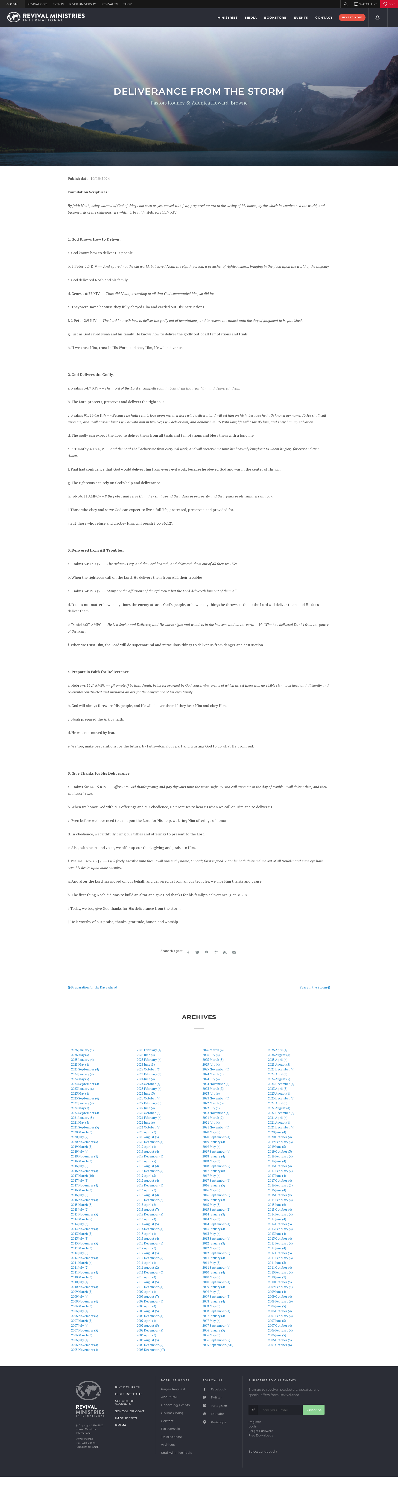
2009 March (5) (81, 1291)
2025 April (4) (277, 1059)
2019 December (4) (150, 1156)
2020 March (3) (81, 1132)
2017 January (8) (213, 1171)
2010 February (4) (280, 1272)
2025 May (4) (80, 1064)
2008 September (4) (216, 1311)
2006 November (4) (84, 1345)
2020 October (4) (280, 1137)
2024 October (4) (149, 1083)
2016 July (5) (79, 1195)
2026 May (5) (80, 1054)
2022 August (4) (279, 1108)
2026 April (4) (277, 1050)
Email (95, 1446)
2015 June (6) (277, 1204)
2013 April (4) (146, 1233)
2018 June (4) (277, 1161)
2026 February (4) (149, 1050)
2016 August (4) (148, 1195)
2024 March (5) (213, 1074)
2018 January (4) (213, 1156)
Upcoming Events (175, 1405)
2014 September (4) (216, 1224)
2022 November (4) (215, 1112)
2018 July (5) (79, 1166)
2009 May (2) (211, 1291)
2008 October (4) (280, 1311)
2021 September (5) (85, 1127)
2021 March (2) (213, 1117)
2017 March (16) (82, 1175)
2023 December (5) (281, 1098)
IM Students (126, 1418)
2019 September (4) (216, 1151)
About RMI (169, 1397)
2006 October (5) (280, 1340)
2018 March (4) (81, 1161)
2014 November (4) (84, 1229)
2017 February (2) (280, 1171)
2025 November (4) (215, 1069)
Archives (168, 1444)
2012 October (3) (280, 1253)
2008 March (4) (81, 1306)
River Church (127, 1387)
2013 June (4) (277, 1233)
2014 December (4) (150, 1229)
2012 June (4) (277, 1248)
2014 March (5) (81, 1219)
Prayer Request (173, 1389)
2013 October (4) (280, 1238)
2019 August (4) (148, 1151)
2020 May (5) (211, 1132)
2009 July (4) (79, 1296)
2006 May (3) (211, 1335)
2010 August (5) (148, 1282)
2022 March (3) (213, 1103)
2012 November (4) (84, 1258)
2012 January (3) (213, 1243)
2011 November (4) (84, 1272)
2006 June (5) (277, 1335)
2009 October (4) (280, 1296)
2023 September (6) (85, 1098)
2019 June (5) (277, 1146)
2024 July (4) (211, 1079)
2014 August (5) (148, 1224)
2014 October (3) (280, 1224)
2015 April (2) (146, 1204)
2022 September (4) (85, 1112)
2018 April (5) (146, 1161)
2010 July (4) (79, 1282)
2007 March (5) (81, 1320)
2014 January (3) (213, 1214)
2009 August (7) (148, 1296)
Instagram (218, 1405)
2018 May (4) (211, 1161)
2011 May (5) (211, 1262)
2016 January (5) (213, 1185)
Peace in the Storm (314, 987)
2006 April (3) (146, 1335)
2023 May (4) (80, 1093)
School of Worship (124, 1402)
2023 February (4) (149, 1088)
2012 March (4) (81, 1248)
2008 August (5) (148, 1311)
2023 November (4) (215, 1098)
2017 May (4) (211, 1175)
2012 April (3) (146, 1248)
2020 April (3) (146, 1132)
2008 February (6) (280, 1301)
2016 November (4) (84, 1200)
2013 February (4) (280, 1229)
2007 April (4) (146, 1320)
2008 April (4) (146, 1306)
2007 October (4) (280, 1325)
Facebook (218, 1389)
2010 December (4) (150, 1287)
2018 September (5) (216, 1166)
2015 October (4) (280, 1209)
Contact (167, 1421)
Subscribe (314, 1410)
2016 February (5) (280, 1185)
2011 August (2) (148, 1267)
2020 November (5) (84, 1142)
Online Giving (172, 1413)
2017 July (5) (79, 1180)
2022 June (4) (146, 1108)
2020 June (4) (277, 1132)
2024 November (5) (215, 1083)
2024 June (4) (146, 1079)
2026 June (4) (146, 1054)
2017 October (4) (280, 1180)
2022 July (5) (211, 1108)
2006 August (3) (148, 1340)
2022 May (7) (80, 1108)
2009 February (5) (280, 1287)
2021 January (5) (82, 1117)
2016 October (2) (280, 1195)
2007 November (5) (84, 1330)
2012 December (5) (150, 1258)
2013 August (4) (148, 1238)
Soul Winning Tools (176, 1452)
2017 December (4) (150, 1185)
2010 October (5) (280, 1282)
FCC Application (86, 1443)
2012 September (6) (216, 1253)
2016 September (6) (216, 1195)
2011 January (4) (213, 1258)
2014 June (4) (277, 1219)
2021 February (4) (149, 1117)
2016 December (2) (150, 1200)
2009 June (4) (277, 1291)
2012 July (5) (79, 1253)
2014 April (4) (146, 1219)
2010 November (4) (84, 1287)
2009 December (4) (150, 1301)
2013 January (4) (213, 1229)
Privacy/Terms (84, 1438)
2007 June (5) (277, 1320)
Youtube (217, 1414)
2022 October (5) (149, 1112)
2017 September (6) (216, 1180)
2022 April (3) (277, 1103)
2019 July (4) (79, 1151)
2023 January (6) (82, 1088)
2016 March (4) (81, 1190)
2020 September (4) (216, 1137)
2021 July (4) (211, 1122)
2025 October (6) (149, 1069)
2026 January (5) (82, 1050)
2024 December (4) (281, 1083)
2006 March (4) (81, 1335)
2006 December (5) (150, 1345)
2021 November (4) (215, 1127)
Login (253, 1426)
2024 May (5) (80, 1079)
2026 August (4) (279, 1054)
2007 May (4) (211, 1320)
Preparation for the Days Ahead (93, 987)
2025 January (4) (82, 1059)
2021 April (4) (277, 1117)
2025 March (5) (213, 1059)
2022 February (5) (149, 1103)
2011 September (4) (216, 1267)
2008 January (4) (213, 1301)
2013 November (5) (84, 1243)
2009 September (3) (216, 1296)
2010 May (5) (211, 1277)
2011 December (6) (150, 1272)
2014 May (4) (211, 1219)
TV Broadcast (171, 1437)
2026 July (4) (211, 1054)
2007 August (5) (148, 1325)
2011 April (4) (146, 1262)
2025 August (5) (279, 1064)
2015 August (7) (148, 1209)
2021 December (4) (281, 1127)
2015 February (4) (280, 1200)
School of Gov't (130, 1411)
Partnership (170, 1428)
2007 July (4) (79, 1325)
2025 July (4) (211, 1064)
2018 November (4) (84, 1171)
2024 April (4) (277, 1074)
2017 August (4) (148, 1180)
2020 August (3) (148, 1137)
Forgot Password (261, 1431)
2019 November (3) (84, 1156)
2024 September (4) (85, 1083)
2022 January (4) (82, 1103)
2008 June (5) (277, 1306)
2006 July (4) (79, 1340)
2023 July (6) (211, 1093)
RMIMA (120, 1425)
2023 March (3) (213, 1088)
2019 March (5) (81, 1146)
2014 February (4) (280, 1214)
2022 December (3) (281, 1112)
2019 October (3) (280, 1151)
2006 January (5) (213, 1330)
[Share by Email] (234, 952)
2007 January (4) (213, 1316)
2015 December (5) (150, 1214)
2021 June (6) (146, 1122)
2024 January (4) (82, 1074)
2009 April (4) (146, 1291)
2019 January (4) (213, 1142)
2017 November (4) (84, 1185)
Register (255, 1422)
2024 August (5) (279, 1079)
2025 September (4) (85, 1069)
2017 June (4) (277, 1175)
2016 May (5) (211, 1190)
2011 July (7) (79, 1267)
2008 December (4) (150, 1316)
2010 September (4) (216, 1282)
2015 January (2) (213, 1200)
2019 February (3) (280, 1142)
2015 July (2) (79, 1209)
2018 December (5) (150, 1171)
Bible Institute (129, 1394)
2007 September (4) (216, 1325)
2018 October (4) (280, 1166)
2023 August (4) (279, 1093)
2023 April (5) (277, 1088)
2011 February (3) (280, 1258)
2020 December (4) (150, 1142)
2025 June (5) (146, 1064)
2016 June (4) (277, 1190)
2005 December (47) (151, 1349)
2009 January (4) (213, 1287)
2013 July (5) (79, 1238)
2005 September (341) (218, 1345)
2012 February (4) (280, 1243)
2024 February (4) (149, 1074)
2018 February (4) (280, 1156)
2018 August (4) (148, 1166)
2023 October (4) (149, 1098)
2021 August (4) (279, 1122)
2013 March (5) (81, 1233)
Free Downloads (261, 1435)
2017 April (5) (146, 1175)
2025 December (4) (281, 1069)
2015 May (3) (211, 1204)
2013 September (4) (216, 1238)
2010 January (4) (213, 1272)
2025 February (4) (149, 1059)
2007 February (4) (280, 1316)
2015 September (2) (216, 1209)
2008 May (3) (211, 1306)
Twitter (216, 1397)
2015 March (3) (81, 1204)
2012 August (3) (148, 1253)
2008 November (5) (84, 1316)
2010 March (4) (81, 1277)
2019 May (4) (211, 1146)
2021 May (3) (80, 1122)
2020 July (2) (79, 1137)
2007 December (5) (150, 1330)
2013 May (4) (211, 1233)
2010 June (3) (277, 1277)
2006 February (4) (280, 1330)
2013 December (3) (150, 1243)
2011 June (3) (277, 1262)
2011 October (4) (280, 1267)
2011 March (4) (81, 1262)
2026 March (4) (213, 1050)
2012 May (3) (211, 1248)
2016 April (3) (146, 1190)
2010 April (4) (146, 1277)
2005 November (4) (84, 1349)
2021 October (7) (149, 1127)
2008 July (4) (79, 1311)
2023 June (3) (146, 1093)
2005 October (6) (280, 1345)
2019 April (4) (146, 1146)
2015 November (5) (84, 1214)
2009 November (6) (84, 1301)
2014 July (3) (79, 1224)
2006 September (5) (216, 1340)
